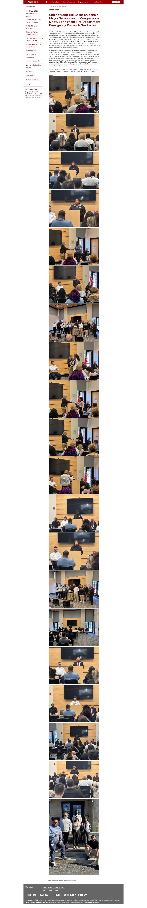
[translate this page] (70, 889)
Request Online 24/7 (31, 92)
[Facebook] (47, 890)
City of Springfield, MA (55, 6)
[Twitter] (58, 890)
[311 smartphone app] (63, 888)
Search (28, 84)
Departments (83, 2)
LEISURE (57, 895)
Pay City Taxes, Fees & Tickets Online (34, 39)
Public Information (33, 80)
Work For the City (33, 51)
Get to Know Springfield (31, 56)
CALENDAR (82, 895)
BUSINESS (44, 895)
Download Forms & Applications (33, 45)
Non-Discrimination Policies (33, 66)
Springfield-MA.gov (36, 900)
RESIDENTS (31, 895)
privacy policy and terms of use (36, 902)
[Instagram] (53, 890)
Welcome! (30, 6)
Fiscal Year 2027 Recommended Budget (32, 13)
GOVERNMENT (70, 895)
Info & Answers (69, 2)
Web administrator (91, 902)
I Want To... (55, 2)
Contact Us (97, 2)
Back (51, 75)
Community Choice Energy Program (33, 21)
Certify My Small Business (32, 27)
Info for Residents (33, 61)
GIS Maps (29, 71)
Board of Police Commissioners (32, 33)
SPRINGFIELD (35, 2)
